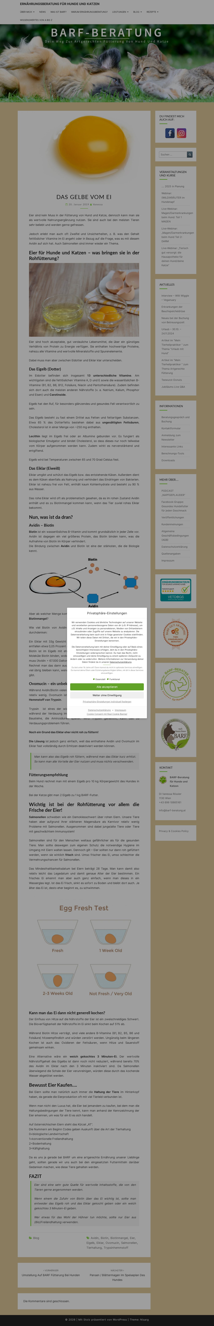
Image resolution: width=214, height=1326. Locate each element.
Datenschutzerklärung (120, 662)
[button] (107, 695)
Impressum (120, 710)
